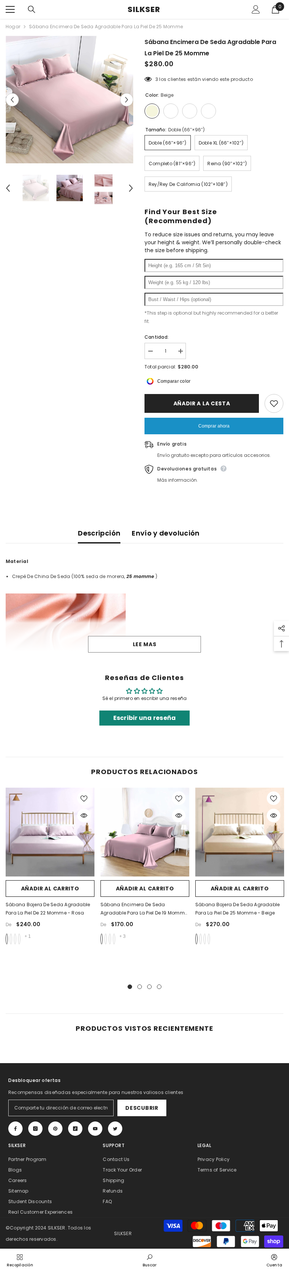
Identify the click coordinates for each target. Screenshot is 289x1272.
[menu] (10, 9)
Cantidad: (156, 337)
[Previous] (12, 99)
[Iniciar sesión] (256, 9)
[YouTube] (95, 1128)
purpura (19, 939)
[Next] (126, 99)
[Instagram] (35, 1128)
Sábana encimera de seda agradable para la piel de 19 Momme (143, 909)
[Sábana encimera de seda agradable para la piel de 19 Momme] (144, 832)
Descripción (99, 533)
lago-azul (114, 939)
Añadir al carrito (50, 888)
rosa (7, 939)
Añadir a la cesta (201, 403)
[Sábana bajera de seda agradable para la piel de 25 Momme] (239, 832)
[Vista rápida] (84, 815)
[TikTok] (75, 1128)
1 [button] (130, 986)
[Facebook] (15, 1128)
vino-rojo (106, 939)
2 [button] (139, 986)
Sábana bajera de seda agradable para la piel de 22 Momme (48, 908)
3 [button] (149, 986)
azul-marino (209, 939)
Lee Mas (145, 644)
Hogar (13, 26)
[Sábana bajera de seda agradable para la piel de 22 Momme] (50, 832)
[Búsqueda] (31, 9)
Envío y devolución (165, 533)
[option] (69, 99)
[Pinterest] (55, 1128)
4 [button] (159, 986)
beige (196, 939)
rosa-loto (101, 939)
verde (11, 939)
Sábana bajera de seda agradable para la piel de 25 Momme (237, 908)
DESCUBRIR (141, 1108)
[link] (149, 1260)
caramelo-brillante (15, 939)
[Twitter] (115, 1128)
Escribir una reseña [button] (144, 718)
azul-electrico (110, 939)
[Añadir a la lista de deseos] (274, 403)
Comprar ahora (214, 426)
